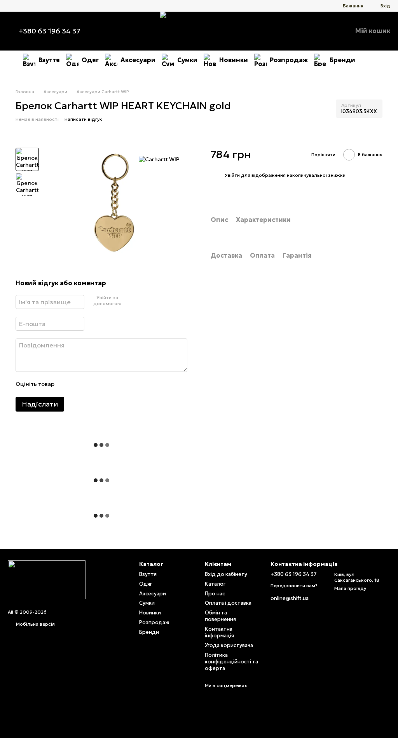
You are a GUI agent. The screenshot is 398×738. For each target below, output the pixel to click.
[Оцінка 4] (104, 384)
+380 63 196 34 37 (49, 31)
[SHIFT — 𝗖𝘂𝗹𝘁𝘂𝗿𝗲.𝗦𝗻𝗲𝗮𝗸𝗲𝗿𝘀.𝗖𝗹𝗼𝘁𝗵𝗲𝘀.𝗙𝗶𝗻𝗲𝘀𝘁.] (47, 579)
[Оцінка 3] (92, 384)
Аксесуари (137, 60)
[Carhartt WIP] (159, 159)
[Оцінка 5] (116, 384)
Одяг (90, 60)
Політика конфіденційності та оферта (231, 662)
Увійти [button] (232, 175)
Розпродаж (289, 60)
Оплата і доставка (228, 603)
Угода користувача (229, 645)
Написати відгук (83, 119)
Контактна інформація (219, 632)
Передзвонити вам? (294, 585)
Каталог (215, 584)
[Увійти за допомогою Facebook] (126, 300)
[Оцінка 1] (67, 384)
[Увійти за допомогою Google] (138, 300)
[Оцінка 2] (79, 384)
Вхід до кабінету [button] (226, 574)
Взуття (49, 60)
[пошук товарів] (369, 60)
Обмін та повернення (220, 616)
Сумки (187, 60)
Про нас (215, 593)
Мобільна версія (35, 624)
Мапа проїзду (350, 588)
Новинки (233, 60)
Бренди (342, 60)
